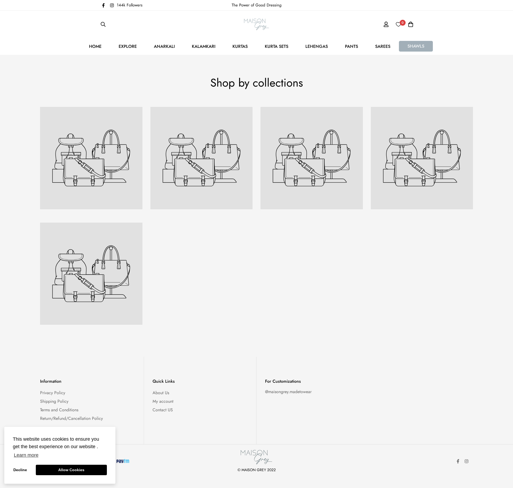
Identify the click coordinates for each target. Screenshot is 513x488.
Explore (128, 46)
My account (163, 401)
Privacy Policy (52, 393)
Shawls (415, 46)
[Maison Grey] (256, 24)
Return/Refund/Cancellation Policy (71, 418)
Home (95, 46)
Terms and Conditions (59, 410)
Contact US (163, 410)
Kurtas (240, 46)
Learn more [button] (26, 455)
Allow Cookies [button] (71, 470)
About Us (161, 393)
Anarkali (164, 46)
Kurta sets (276, 46)
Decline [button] (20, 470)
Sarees (382, 46)
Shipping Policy (54, 401)
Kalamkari (203, 46)
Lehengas (316, 46)
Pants (351, 46)
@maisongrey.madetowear (288, 392)
